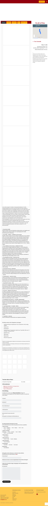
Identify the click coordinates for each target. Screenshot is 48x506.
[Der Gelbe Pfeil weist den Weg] (10, 372)
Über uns (14, 494)
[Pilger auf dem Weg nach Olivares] (20, 367)
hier (16, 454)
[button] (47, 2)
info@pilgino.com (3, 499)
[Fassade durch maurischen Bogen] (10, 357)
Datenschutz (14, 498)
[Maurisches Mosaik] (15, 357)
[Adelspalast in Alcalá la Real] (15, 372)
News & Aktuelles (15, 493)
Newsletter (14, 495)
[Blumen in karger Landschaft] (20, 362)
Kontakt (13, 496)
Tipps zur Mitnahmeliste (7, 388)
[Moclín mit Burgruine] (5, 372)
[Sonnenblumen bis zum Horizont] (5, 362)
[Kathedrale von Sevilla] (5, 357)
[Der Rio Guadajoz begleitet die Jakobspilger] (25, 362)
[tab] (3, 22)
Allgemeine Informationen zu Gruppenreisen (11, 386)
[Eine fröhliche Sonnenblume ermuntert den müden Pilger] (15, 362)
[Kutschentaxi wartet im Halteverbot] (20, 357)
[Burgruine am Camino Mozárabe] (15, 367)
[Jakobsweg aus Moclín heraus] (25, 367)
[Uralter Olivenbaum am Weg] (5, 367)
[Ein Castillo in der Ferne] (10, 367)
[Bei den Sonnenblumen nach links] (10, 362)
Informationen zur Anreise (8, 387)
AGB (13, 497)
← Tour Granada (37, 41)
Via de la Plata (40, 23)
